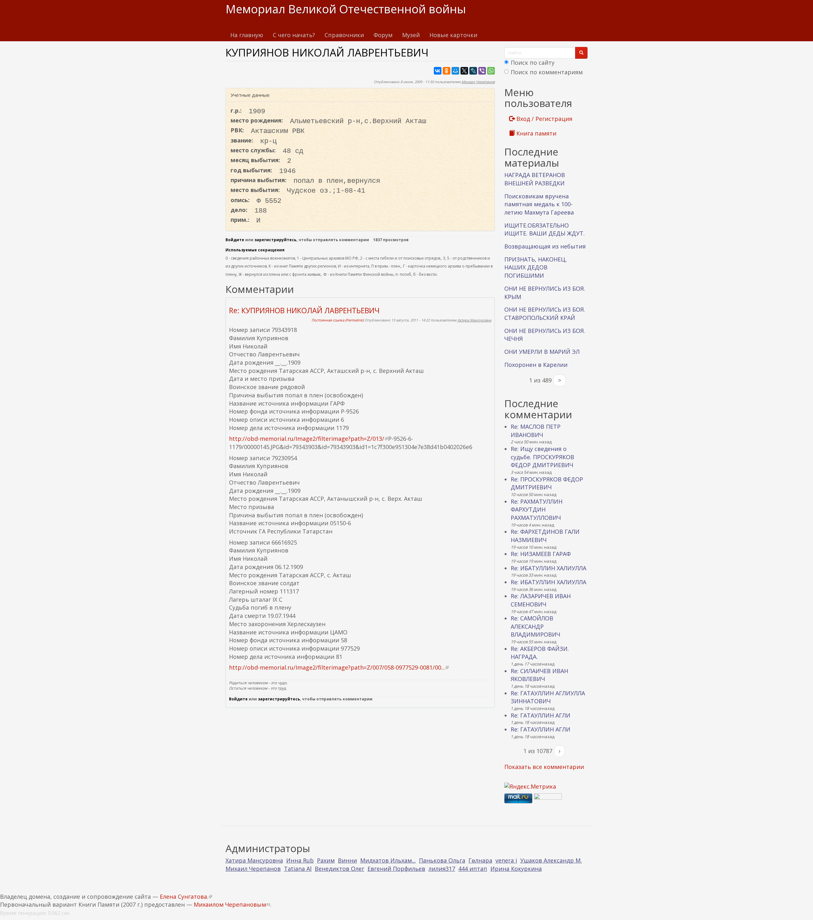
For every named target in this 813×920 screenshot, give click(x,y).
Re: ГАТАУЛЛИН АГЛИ (540, 715)
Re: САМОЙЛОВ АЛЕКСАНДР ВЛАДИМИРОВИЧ (535, 626)
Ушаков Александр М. (551, 860)
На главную (246, 35)
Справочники (344, 35)
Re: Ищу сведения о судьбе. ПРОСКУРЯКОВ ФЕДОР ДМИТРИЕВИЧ (542, 457)
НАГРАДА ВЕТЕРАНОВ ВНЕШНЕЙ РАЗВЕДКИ (534, 179)
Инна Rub (300, 860)
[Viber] (482, 71)
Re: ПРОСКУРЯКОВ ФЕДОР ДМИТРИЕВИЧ (547, 483)
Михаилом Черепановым (232, 904)
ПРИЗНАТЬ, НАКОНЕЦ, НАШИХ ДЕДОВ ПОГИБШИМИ (535, 267)
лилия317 (441, 868)
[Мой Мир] (455, 71)
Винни (347, 860)
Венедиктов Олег (339, 868)
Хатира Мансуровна (474, 320)
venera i (506, 860)
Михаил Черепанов (478, 81)
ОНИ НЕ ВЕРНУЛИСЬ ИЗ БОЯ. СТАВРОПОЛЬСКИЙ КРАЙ (544, 313)
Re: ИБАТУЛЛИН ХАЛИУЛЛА (548, 568)
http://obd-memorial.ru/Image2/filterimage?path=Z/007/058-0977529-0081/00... (339, 667)
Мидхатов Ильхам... (388, 860)
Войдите (234, 239)
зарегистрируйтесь (275, 239)
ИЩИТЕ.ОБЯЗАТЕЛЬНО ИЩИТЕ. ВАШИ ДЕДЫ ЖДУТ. (544, 229)
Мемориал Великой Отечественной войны (345, 9)
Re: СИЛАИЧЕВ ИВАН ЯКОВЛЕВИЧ (539, 675)
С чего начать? (294, 35)
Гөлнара (480, 860)
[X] (464, 71)
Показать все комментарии (544, 767)
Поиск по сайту (532, 62)
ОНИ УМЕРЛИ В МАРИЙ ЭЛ (542, 351)
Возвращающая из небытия (545, 246)
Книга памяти (535, 133)
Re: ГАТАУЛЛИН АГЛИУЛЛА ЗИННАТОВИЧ (548, 697)
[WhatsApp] (491, 71)
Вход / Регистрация (543, 118)
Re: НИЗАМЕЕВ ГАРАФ (541, 554)
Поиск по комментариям (547, 72)
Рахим (326, 860)
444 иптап (472, 868)
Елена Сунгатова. (186, 896)
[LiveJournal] (473, 71)
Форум (383, 35)
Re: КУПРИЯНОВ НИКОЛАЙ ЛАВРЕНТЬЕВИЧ (304, 310)
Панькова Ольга (442, 860)
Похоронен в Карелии (536, 364)
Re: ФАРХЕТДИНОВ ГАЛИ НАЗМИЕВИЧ (545, 536)
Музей (411, 35)
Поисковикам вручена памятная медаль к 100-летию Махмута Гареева (539, 204)
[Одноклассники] (446, 71)
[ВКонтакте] (437, 71)
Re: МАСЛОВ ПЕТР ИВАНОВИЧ (536, 431)
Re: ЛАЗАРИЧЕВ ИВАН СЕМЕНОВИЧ (541, 600)
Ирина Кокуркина (516, 868)
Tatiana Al (298, 868)
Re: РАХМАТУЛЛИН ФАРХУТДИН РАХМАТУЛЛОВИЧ (536, 509)
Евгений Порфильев (396, 868)
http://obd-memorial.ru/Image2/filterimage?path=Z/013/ (308, 438)
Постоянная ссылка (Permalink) (338, 320)
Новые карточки (453, 35)
